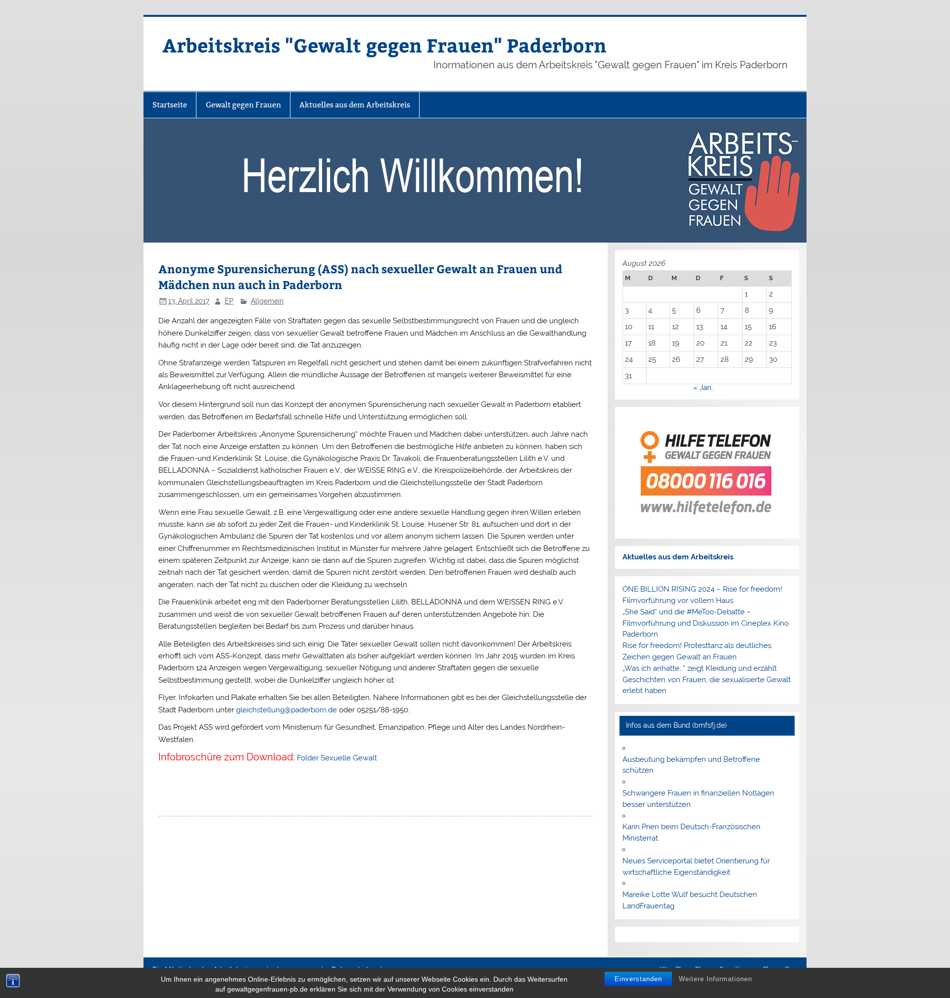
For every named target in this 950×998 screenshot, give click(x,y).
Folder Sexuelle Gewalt (337, 757)
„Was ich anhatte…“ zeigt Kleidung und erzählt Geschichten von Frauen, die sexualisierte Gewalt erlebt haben (706, 680)
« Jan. (703, 387)
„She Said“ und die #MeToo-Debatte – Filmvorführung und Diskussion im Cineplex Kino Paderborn (705, 623)
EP (229, 301)
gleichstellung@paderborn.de (286, 709)
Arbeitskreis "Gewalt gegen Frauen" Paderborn (384, 44)
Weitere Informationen (715, 979)
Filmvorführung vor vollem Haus (677, 600)
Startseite (169, 104)
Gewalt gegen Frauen (243, 104)
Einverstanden (638, 979)
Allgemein (267, 301)
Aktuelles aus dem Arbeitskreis (354, 104)
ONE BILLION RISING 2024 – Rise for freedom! (702, 589)
